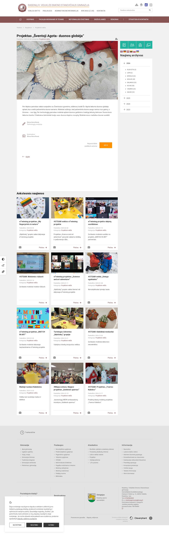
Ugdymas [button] (30, 19)
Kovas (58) (130, 85)
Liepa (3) (130, 73)
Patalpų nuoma (61, 473)
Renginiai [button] (114, 19)
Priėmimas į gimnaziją (29, 465)
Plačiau (41, 247)
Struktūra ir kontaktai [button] (138, 19)
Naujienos (28, 27)
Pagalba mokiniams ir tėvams (65, 465)
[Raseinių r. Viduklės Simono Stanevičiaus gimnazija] (22, 8)
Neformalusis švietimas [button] (79, 19)
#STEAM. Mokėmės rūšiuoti (31, 277)
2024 (128, 104)
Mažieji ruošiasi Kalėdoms (30, 387)
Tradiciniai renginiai (28, 460)
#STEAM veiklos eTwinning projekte (65, 222)
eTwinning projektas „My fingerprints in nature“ (30, 222)
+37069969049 (129, 498)
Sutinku (51, 525)
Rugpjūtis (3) (131, 69)
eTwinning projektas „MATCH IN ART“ (32, 333)
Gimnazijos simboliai (29, 462)
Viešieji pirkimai (95, 460)
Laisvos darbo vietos (130, 452)
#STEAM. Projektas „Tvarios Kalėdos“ (100, 388)
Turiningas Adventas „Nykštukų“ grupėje (63, 333)
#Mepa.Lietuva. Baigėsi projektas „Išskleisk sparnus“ (66, 388)
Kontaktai (101, 11)
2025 (128, 98)
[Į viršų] (150, 518)
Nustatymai (17, 525)
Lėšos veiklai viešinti (96, 454)
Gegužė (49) (131, 79)
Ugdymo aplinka (27, 452)
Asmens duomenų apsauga (133, 454)
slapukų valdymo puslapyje (27, 519)
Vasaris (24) (131, 89)
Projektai (92, 457)
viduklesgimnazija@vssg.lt (134, 500)
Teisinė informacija (130, 471)
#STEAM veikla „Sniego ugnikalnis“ (98, 278)
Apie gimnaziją (27, 449)
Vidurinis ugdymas (62, 457)
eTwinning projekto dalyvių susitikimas (99, 222)
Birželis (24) (131, 76)
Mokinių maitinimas (62, 471)
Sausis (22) (131, 92)
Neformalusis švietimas (63, 462)
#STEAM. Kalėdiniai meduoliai (101, 332)
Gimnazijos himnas (28, 457)
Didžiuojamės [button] (100, 19)
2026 (128, 63)
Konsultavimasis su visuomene (134, 457)
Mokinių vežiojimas (62, 468)
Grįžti (28, 157)
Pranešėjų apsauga (130, 462)
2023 (128, 110)
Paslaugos (47, 11)
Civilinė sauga (128, 468)
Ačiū (106, 145)
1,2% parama (94, 462)
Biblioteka (59, 476)
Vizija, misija (26, 454)
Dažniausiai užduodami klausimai (135, 460)
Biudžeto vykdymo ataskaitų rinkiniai (102, 449)
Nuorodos (127, 449)
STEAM (58, 460)
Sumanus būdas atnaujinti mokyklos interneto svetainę (120, 519)
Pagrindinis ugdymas (63, 454)
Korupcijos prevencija (131, 465)
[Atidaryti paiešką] (150, 10)
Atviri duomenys (129, 473)
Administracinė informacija (66, 11)
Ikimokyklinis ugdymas (63, 449)
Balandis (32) (131, 82)
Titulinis (19, 27)
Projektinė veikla (40, 27)
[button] (136, 4)
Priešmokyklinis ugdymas (64, 452)
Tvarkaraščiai (30, 432)
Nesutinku (34, 525)
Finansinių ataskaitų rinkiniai (99, 452)
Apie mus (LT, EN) (87, 11)
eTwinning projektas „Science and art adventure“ (67, 278)
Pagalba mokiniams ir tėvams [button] (51, 19)
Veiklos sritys (34, 11)
